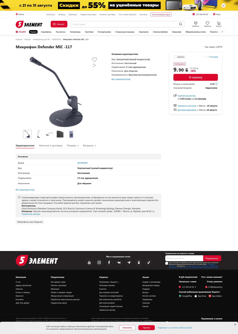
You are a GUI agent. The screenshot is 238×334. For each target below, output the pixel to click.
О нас (18, 282)
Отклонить (127, 327)
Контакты (143, 14)
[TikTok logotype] (148, 262)
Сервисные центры (31, 214)
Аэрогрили (143, 32)
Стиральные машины (124, 32)
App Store (202, 296)
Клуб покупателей (188, 277)
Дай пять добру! (22, 303)
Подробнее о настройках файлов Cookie (175, 327)
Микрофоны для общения (29, 221)
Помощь (61, 14)
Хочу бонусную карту (161, 14)
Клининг (103, 289)
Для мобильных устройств (110, 299)
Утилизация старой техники (111, 306)
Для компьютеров (107, 303)
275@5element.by (215, 287)
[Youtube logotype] (89, 262)
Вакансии (20, 296)
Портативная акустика (220, 32)
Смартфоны (46, 32)
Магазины (50, 14)
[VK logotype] (119, 262)
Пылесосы (60, 32)
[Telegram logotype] (129, 262)
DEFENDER (82, 162)
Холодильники (104, 32)
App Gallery (217, 296)
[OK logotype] (139, 262)
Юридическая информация (62, 296)
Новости (19, 289)
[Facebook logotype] (109, 262)
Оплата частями (149, 296)
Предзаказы (147, 299)
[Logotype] (31, 24)
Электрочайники (160, 32)
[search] (181, 24)
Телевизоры (75, 32)
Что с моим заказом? (127, 14)
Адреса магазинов (23, 285)
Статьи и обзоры (23, 292)
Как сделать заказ (58, 282)
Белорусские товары (150, 285)
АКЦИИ (22, 31)
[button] (222, 31)
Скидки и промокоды (151, 282)
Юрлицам (73, 14)
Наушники (176, 32)
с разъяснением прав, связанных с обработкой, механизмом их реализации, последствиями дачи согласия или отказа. (193, 267)
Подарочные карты (88, 14)
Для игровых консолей (109, 292)
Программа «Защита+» (109, 282)
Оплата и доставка (107, 14)
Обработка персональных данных (65, 299)
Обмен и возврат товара (61, 292)
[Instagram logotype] (99, 262)
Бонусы (145, 292)
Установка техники (107, 285)
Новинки (146, 303)
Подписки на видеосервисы (111, 296)
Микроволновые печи (196, 32)
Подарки (146, 289)
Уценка (33, 31)
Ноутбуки (89, 32)
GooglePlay (187, 296)
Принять (146, 327)
